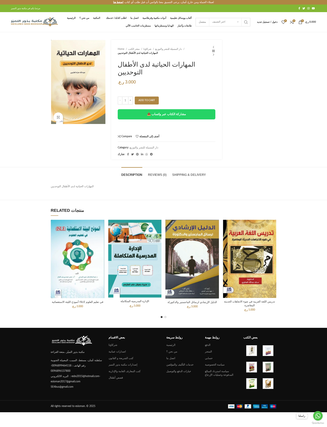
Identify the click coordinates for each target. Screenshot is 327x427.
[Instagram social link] (308, 8)
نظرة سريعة (101, 234)
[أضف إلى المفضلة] (101, 243)
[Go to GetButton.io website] (318, 423)
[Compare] (101, 226)
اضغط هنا (118, 2)
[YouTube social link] (313, 8)
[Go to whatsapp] (318, 416)
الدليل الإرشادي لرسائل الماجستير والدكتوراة (192, 302)
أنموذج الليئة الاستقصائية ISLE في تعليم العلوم (77, 301)
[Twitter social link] (303, 8)
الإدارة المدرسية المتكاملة (135, 301)
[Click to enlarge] (58, 117)
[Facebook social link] (299, 8)
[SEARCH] (246, 22)
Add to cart (147, 100)
